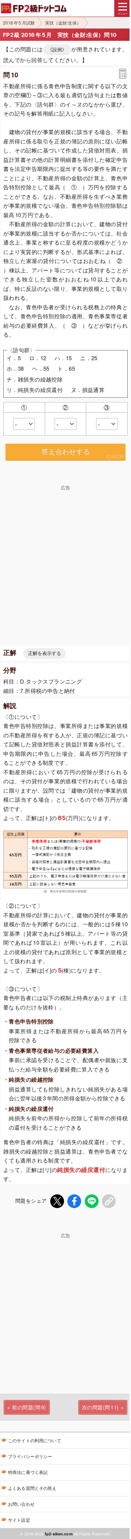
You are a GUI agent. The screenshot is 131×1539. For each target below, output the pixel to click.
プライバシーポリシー (30, 1456)
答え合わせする (65, 452)
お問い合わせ (21, 1504)
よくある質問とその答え (32, 1488)
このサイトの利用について (34, 1440)
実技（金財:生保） (63, 23)
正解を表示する (44, 653)
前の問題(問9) (29, 1407)
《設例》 (57, 49)
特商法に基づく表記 (28, 1472)
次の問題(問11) (100, 1407)
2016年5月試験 (19, 23)
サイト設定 (19, 1520)
